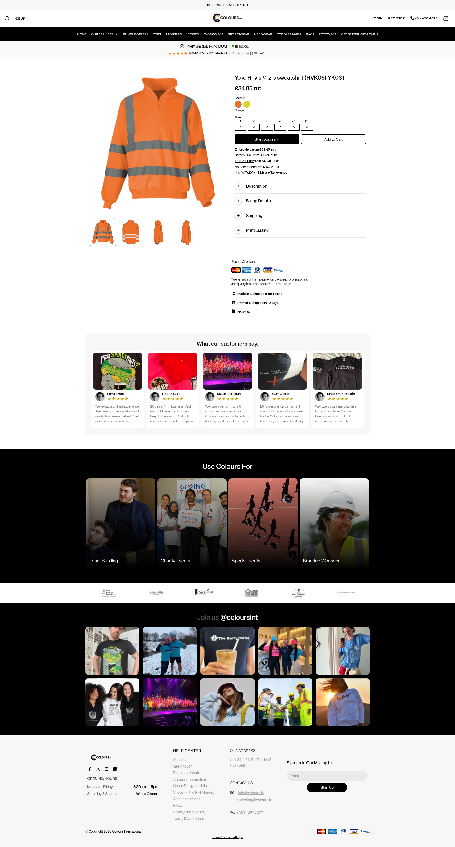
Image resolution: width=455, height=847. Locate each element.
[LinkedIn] (115, 769)
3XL (307, 121)
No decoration (245, 167)
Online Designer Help (190, 785)
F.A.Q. (177, 805)
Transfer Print (244, 161)
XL (280, 121)
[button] (105, 34)
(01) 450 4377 (426, 18)
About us (180, 759)
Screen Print (243, 155)
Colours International (126, 831)
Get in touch (182, 766)
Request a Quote (186, 772)
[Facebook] (89, 769)
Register (396, 18)
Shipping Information (189, 779)
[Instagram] (106, 769)
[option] (113, 593)
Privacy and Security (189, 812)
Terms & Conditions (188, 818)
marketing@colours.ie (254, 800)
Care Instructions (186, 799)
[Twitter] (98, 769)
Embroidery (243, 149)
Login (377, 18)
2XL (293, 121)
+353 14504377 (250, 813)
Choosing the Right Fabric (193, 792)
